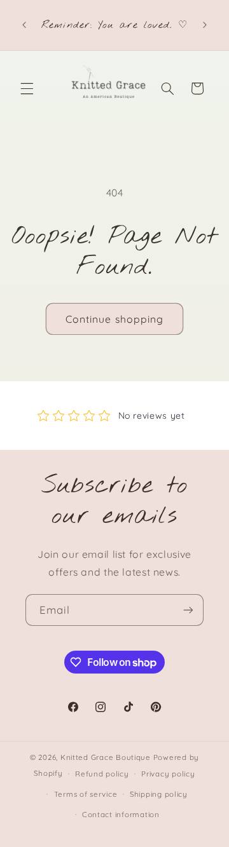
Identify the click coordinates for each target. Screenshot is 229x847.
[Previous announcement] (24, 25)
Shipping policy (159, 794)
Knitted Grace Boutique (105, 757)
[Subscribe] (188, 609)
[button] (26, 88)
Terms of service (86, 794)
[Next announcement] (205, 25)
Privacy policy (168, 773)
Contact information (121, 814)
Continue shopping (114, 319)
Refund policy (102, 773)
